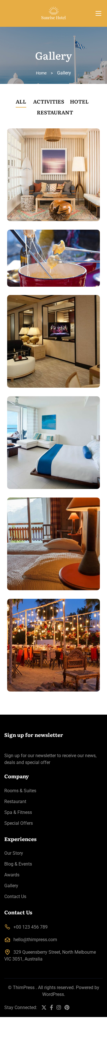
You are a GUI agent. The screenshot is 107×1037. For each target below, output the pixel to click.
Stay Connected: (20, 1007)
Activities (48, 101)
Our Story (13, 853)
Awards (11, 875)
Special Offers (18, 823)
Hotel (79, 101)
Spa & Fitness (18, 812)
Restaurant (55, 112)
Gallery (11, 885)
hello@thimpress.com (35, 939)
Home (41, 73)
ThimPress (24, 987)
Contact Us (15, 896)
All (21, 101)
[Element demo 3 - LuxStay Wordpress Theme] (53, 13)
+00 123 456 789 (30, 927)
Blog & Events (18, 864)
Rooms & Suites (20, 790)
